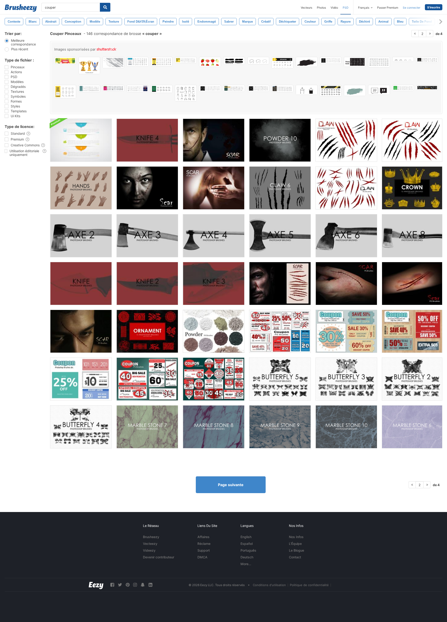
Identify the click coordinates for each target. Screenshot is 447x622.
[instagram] (135, 585)
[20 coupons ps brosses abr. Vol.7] (280, 331)
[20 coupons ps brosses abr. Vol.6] (213, 379)
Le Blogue (296, 550)
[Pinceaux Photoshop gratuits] (81, 283)
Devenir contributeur (158, 557)
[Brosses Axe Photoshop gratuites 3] (147, 235)
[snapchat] (143, 585)
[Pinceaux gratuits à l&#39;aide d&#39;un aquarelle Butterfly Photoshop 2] (412, 379)
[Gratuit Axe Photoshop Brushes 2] (81, 235)
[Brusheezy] (21, 8)
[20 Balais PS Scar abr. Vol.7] (346, 283)
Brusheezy (151, 537)
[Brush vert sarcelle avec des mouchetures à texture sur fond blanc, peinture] (355, 90)
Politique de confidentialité (309, 585)
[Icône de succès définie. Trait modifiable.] (186, 60)
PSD (346, 7)
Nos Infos (296, 537)
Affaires (203, 537)
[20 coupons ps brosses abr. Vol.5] (147, 379)
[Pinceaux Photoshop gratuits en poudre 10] (280, 140)
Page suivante (231, 484)
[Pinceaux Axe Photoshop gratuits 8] (412, 235)
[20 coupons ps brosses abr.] (346, 331)
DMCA (202, 557)
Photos (321, 7)
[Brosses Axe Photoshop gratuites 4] (213, 235)
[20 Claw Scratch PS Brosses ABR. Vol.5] (412, 140)
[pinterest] (127, 585)
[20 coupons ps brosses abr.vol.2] (412, 331)
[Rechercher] (105, 7)
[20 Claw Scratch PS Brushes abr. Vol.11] (346, 188)
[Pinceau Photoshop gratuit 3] (213, 283)
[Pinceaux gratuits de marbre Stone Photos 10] (346, 426)
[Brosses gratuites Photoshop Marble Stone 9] (280, 426)
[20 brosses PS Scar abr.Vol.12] (81, 331)
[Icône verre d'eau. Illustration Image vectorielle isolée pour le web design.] (307, 90)
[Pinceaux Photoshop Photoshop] (412, 188)
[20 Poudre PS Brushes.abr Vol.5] (213, 331)
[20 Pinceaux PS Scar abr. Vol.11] (280, 283)
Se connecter (411, 7)
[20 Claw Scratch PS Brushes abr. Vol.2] (346, 140)
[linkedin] (150, 585)
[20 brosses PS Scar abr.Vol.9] (213, 140)
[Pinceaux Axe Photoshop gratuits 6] (346, 235)
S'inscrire (433, 7)
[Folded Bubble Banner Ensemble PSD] (81, 140)
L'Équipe (295, 544)
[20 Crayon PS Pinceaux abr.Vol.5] (213, 188)
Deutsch (246, 557)
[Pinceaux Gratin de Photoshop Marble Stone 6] (412, 426)
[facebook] (112, 585)
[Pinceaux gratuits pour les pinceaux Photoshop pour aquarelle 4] (81, 426)
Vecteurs (306, 7)
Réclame (203, 544)
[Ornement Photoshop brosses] (147, 331)
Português (248, 550)
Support (203, 550)
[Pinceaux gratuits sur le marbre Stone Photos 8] (213, 426)
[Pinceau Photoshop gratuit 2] (147, 283)
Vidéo (334, 7)
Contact (295, 557)
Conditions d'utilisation (269, 585)
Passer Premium (387, 7)
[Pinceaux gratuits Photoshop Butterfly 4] (346, 379)
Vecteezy (150, 544)
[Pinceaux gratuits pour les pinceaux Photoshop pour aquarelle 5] (280, 379)
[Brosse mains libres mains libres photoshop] (81, 188)
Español (246, 544)
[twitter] (120, 585)
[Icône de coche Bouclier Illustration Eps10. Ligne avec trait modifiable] (258, 60)
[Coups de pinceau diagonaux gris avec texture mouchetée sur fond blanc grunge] (113, 62)
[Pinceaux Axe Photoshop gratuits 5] (280, 235)
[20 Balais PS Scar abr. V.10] (412, 283)
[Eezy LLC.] (96, 585)
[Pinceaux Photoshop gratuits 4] (147, 140)
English (245, 537)
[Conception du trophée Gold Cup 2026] (89, 65)
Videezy (149, 550)
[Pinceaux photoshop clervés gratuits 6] (280, 188)
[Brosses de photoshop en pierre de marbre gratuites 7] (147, 426)
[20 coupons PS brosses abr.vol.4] (81, 379)
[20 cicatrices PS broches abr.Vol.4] (147, 188)
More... (245, 564)
